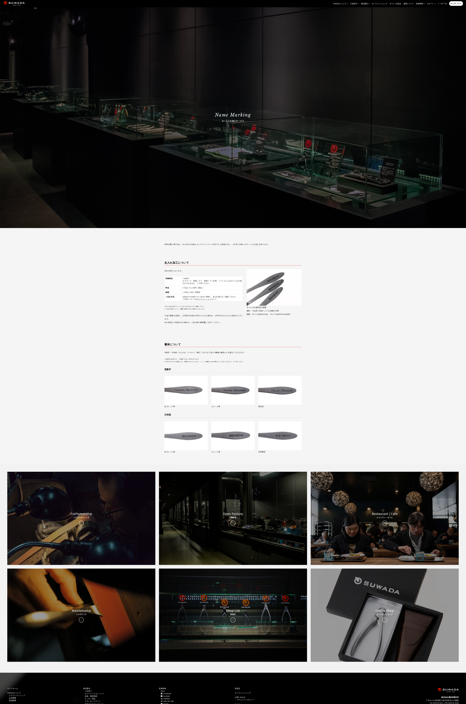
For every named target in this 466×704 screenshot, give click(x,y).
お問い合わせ (457, 3)
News (163, 691)
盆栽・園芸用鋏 (91, 696)
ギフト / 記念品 (395, 4)
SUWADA (166, 699)
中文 (445, 3)
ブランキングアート (93, 701)
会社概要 (12, 698)
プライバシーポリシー (245, 700)
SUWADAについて (340, 4)
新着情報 (419, 4)
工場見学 (353, 4)
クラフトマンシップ (17, 695)
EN (442, 3)
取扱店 (237, 688)
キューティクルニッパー (94, 693)
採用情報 (12, 700)
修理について (409, 4)
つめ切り (88, 691)
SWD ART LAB (168, 701)
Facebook (167, 693)
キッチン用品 (90, 699)
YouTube (166, 696)
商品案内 (364, 4)
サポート (430, 4)
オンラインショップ (379, 4)
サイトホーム (12, 688)
